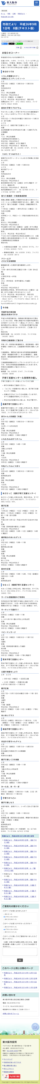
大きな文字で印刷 (30, 47)
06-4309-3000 (12, 1051)
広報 (14, 13)
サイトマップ (8, 1059)
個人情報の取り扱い (10, 1065)
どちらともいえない (11, 916)
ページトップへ (35, 1027)
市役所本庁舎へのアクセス (12, 1062)
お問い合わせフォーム (11, 1013)
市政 (9, 13)
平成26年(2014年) (7, 16)
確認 (20, 960)
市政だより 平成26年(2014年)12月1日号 (20, 978)
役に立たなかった (11, 919)
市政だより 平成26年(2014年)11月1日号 (20, 987)
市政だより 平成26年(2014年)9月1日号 (18, 836)
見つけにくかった (11, 932)
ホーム (3, 13)
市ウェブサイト (9, 1068)
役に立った (8, 914)
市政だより (21, 13)
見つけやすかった (11, 927)
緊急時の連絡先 (9, 1072)
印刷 (17, 47)
